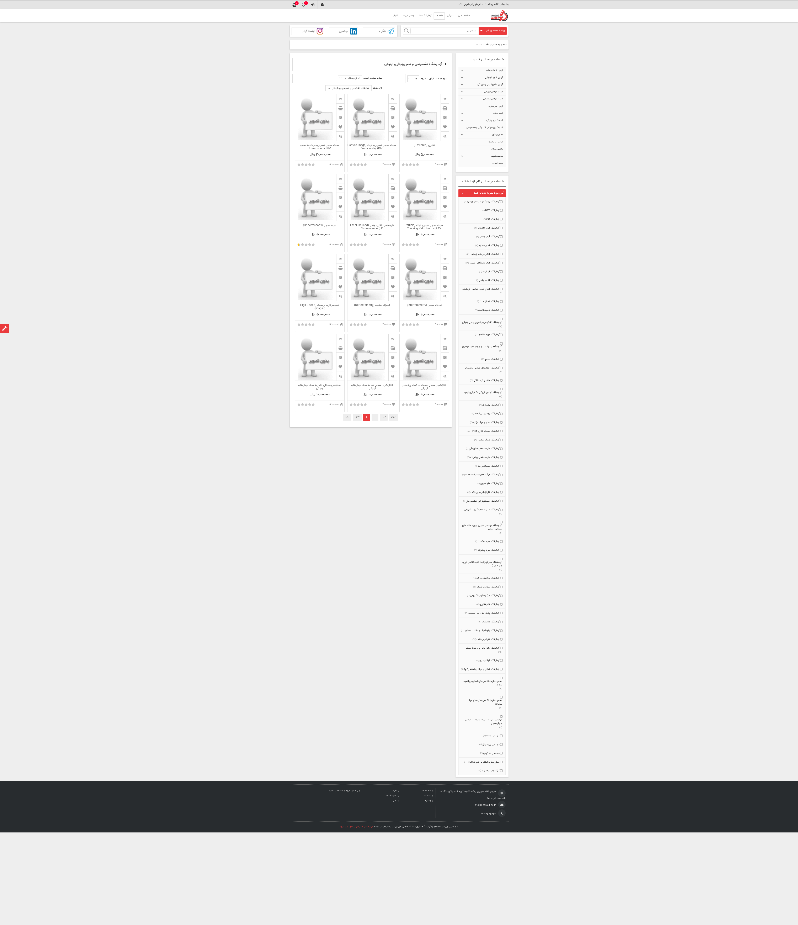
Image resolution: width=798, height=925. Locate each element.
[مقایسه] (445, 117)
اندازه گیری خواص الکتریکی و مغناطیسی (485, 128)
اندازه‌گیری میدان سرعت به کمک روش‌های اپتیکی (424, 387)
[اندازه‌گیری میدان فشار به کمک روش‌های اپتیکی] (340, 338)
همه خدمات (497, 163)
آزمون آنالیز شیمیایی (494, 77)
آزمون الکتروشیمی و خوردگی (490, 85)
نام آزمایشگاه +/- (352, 78)
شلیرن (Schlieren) (424, 145)
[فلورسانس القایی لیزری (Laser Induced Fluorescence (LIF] (393, 178)
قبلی (384, 417)
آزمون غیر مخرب (496, 106)
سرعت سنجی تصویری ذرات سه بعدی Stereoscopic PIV (320, 147)
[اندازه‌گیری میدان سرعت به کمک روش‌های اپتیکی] (445, 338)
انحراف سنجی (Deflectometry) (372, 305)
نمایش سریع (445, 136)
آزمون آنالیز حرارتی (494, 70)
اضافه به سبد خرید (445, 108)
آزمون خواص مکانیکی (493, 99)
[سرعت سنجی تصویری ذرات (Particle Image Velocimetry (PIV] (393, 98)
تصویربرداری (497, 135)
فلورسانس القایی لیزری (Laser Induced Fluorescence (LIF (372, 227)
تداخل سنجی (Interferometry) (424, 305)
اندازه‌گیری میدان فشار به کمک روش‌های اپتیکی (319, 387)
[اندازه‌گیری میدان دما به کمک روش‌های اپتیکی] (393, 338)
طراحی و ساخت (496, 142)
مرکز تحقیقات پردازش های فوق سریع (356, 827)
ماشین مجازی (497, 149)
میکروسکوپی (497, 156)
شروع (393, 417)
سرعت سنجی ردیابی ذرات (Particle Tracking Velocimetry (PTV (424, 227)
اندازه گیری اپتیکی (494, 120)
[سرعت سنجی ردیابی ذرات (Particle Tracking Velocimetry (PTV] (445, 178)
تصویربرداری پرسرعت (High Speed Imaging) (319, 307)
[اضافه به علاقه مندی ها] (445, 126)
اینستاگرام (309, 31)
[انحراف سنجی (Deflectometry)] (393, 258)
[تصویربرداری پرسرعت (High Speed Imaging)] (340, 258)
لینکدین (343, 31)
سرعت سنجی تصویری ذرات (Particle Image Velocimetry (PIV (372, 147)
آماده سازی (498, 113)
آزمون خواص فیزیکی (493, 92)
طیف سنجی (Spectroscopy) (319, 226)
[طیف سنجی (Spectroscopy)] (340, 178)
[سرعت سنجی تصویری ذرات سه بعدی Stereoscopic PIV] (340, 98)
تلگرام (382, 31)
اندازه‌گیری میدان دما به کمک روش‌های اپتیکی (372, 387)
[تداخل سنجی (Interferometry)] (445, 258)
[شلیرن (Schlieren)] (445, 98)
